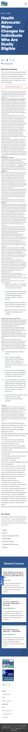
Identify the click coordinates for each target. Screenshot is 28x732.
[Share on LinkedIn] (13, 60)
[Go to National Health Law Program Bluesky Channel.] (3, 684)
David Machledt (8, 63)
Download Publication (12, 87)
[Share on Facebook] (10, 60)
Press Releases (6, 694)
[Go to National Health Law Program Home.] (4, 4)
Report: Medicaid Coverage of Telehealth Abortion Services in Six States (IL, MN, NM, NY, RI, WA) (13, 574)
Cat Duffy (7, 580)
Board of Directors (7, 710)
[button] (25, 3)
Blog (3, 697)
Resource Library (6, 701)
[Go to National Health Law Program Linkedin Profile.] (9, 684)
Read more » (19, 728)
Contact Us (5, 717)
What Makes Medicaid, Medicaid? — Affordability (11, 630)
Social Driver (14, 730)
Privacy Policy (23, 725)
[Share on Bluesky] (7, 60)
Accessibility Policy (6, 727)
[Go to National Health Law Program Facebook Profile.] (6, 684)
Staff (3, 707)
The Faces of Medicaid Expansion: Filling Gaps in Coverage (12, 603)
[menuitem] (14, 530)
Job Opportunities (7, 714)
